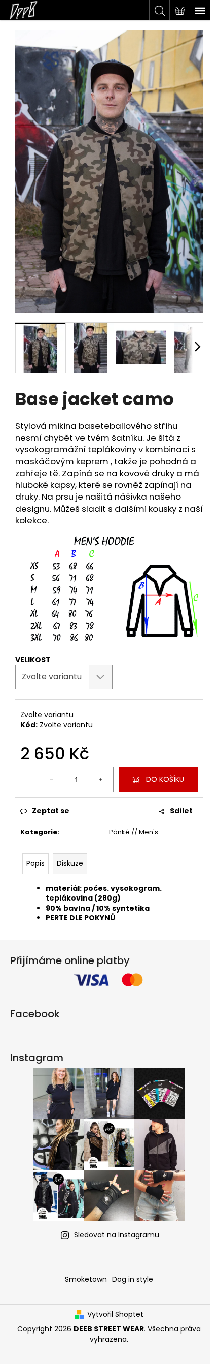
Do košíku (165, 779)
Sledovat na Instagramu (116, 1235)
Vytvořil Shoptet (115, 1314)
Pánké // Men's (133, 832)
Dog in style (132, 1279)
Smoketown (86, 1279)
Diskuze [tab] (70, 863)
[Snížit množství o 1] (52, 779)
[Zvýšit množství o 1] (101, 779)
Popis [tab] (35, 863)
